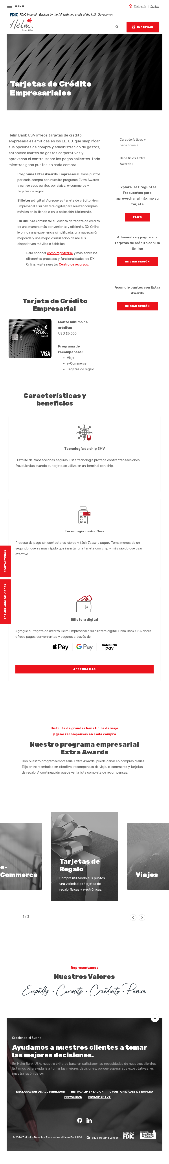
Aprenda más (84, 669)
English (155, 6)
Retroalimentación (87, 1091)
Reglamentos (99, 1096)
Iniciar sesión (141, 261)
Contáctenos (5, 561)
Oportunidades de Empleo (131, 1091)
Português (140, 6)
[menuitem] (137, 6)
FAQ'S (141, 217)
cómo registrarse (60, 253)
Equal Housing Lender (104, 1137)
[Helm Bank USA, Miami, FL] (21, 27)
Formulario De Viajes (5, 601)
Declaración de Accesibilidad (40, 1091)
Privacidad (73, 1096)
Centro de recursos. (74, 264)
